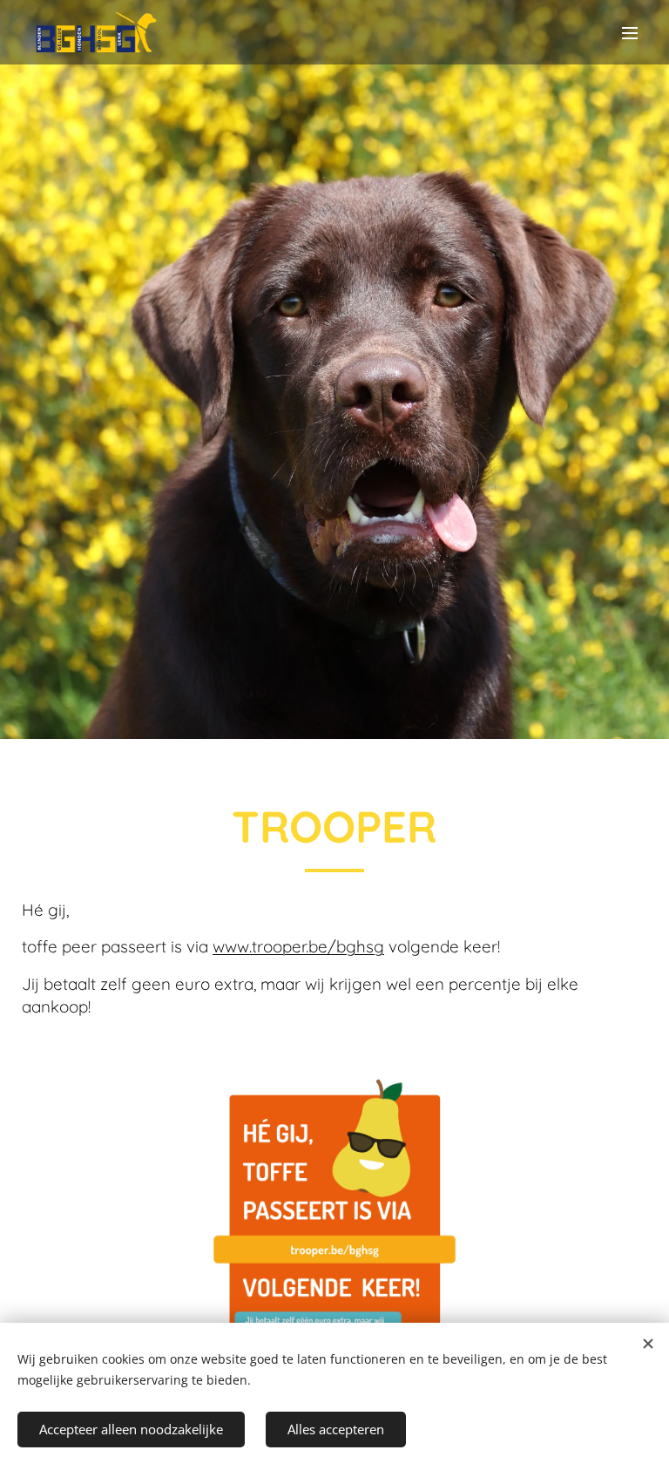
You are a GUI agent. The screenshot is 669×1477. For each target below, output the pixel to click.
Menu (629, 32)
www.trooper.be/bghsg (298, 946)
